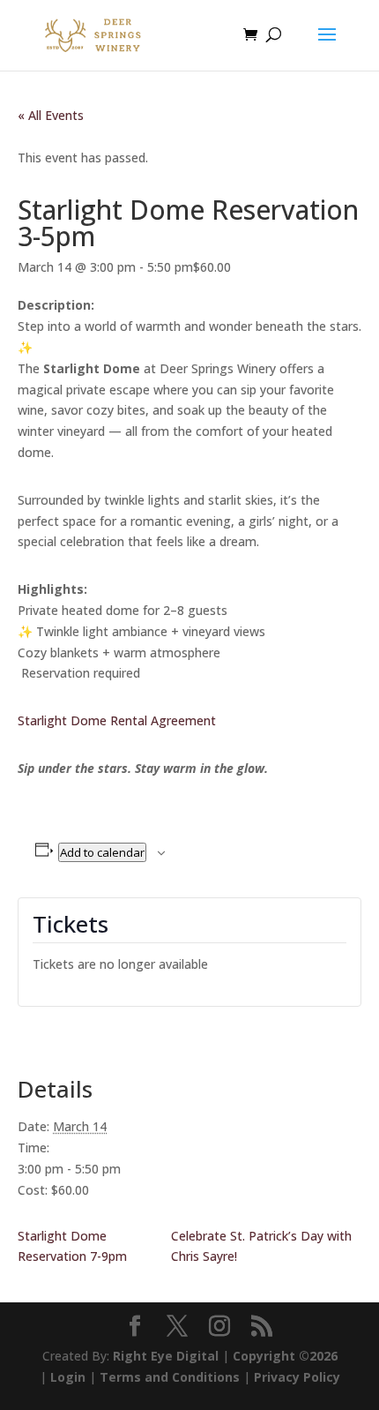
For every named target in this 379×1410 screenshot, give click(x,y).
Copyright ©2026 (285, 1355)
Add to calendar (102, 852)
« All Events (51, 115)
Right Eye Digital (166, 1355)
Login (67, 1377)
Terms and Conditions (170, 1377)
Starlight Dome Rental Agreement (117, 720)
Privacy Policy (297, 1377)
